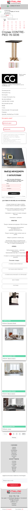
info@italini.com (6, 85)
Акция (7, 15)
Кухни (14, 465)
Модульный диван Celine (9, 356)
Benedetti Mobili (12, 323)
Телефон (9, 188)
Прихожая (14, 467)
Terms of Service (9, 197)
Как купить (14, 451)
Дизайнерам (7, 13)
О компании (7, 10)
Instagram (14, 503)
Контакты (7, 12)
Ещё (14, 457)
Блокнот (4, 509)
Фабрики (14, 448)
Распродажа (14, 450)
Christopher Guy (6, 92)
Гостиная (14, 461)
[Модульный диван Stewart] (13, 376)
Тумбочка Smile (7, 320)
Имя (8, 183)
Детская (14, 468)
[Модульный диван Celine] (14, 341)
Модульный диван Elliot (9, 426)
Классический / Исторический (10, 110)
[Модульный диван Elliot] (14, 411)
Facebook (14, 505)
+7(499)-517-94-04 (15, 5)
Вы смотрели (18, 509)
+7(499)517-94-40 (11, 84)
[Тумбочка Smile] (13, 305)
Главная (14, 447)
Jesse (9, 429)
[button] (24, 50)
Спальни (14, 462)
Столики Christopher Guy (8, 97)
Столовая (14, 464)
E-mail (8, 186)
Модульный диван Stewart (9, 391)
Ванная (14, 470)
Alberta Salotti (11, 358)
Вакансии (14, 453)
